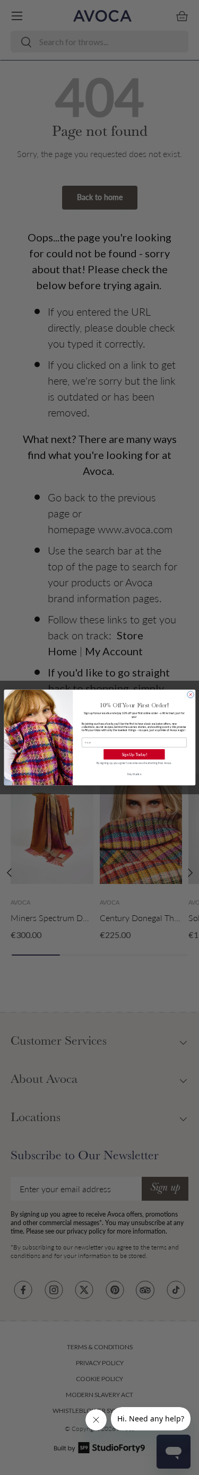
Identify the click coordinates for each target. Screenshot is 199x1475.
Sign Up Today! (134, 754)
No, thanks (134, 774)
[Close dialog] (190, 694)
